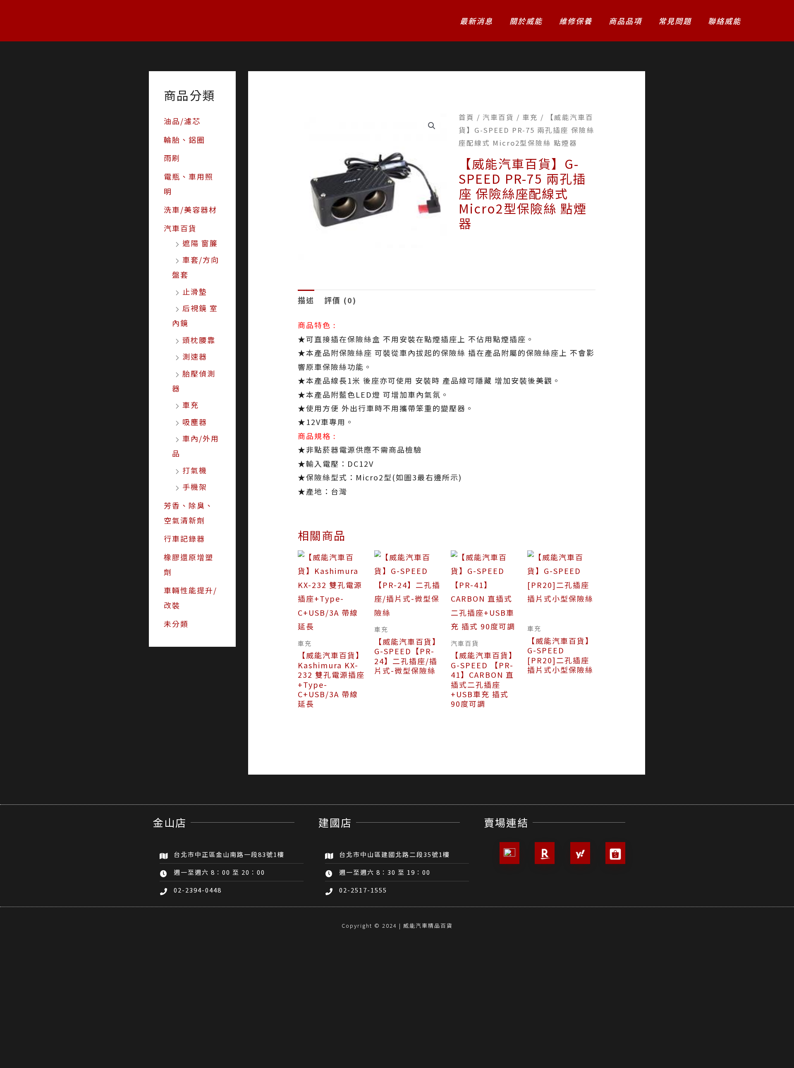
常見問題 (674, 20)
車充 (190, 404)
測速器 (194, 356)
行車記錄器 (184, 538)
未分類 (176, 623)
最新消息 (476, 20)
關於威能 (526, 20)
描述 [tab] (306, 300)
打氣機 (194, 470)
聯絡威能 (724, 20)
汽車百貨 (180, 228)
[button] (431, 125)
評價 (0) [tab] (340, 300)
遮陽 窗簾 (200, 243)
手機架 (194, 486)
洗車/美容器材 (190, 209)
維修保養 (575, 20)
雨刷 (172, 157)
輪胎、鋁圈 (184, 139)
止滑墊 (194, 291)
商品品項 (625, 20)
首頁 (466, 117)
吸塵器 (194, 421)
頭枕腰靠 (198, 339)
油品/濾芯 (182, 120)
